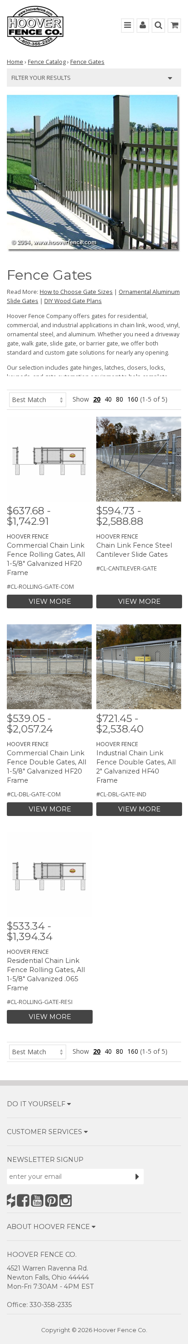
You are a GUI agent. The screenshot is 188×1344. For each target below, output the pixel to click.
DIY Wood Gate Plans (73, 301)
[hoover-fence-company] (11, 1200)
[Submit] (137, 1176)
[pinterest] (51, 1200)
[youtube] (37, 1200)
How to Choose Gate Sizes (76, 292)
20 (96, 399)
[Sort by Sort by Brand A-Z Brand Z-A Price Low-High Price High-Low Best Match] (37, 399)
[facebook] (23, 1200)
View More (50, 601)
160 (132, 399)
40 (108, 399)
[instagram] (65, 1200)
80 (119, 399)
